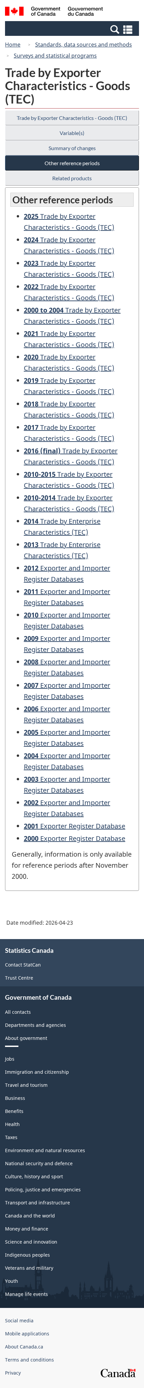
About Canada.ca (24, 1346)
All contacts (18, 1012)
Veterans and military (29, 1268)
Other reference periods (72, 163)
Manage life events (26, 1294)
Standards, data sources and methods (83, 44)
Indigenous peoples (27, 1255)
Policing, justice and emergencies (43, 1189)
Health (12, 1124)
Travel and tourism (26, 1085)
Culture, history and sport (34, 1176)
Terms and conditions (29, 1360)
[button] (73, 29)
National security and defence (39, 1163)
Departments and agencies (35, 1025)
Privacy (13, 1373)
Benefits (14, 1111)
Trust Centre (19, 978)
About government (26, 1038)
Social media (19, 1320)
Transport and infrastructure (37, 1202)
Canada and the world (30, 1215)
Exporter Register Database (74, 826)
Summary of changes (72, 148)
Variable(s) (72, 133)
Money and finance (26, 1229)
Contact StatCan (23, 965)
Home (12, 44)
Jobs (9, 1059)
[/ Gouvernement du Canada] (54, 12)
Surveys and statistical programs (55, 55)
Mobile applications (27, 1333)
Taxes (11, 1137)
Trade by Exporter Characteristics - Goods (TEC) (72, 118)
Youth (11, 1281)
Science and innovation (31, 1242)
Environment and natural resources (45, 1150)
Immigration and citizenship (37, 1072)
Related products (72, 178)
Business (15, 1098)
